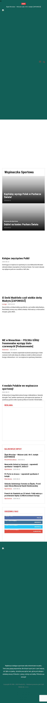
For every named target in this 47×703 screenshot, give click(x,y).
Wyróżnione (8, 469)
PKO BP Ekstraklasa (10, 459)
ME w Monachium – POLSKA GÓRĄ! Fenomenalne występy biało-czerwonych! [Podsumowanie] (20, 343)
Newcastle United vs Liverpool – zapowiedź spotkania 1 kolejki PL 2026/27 (21, 465)
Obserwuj (37, 522)
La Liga (4, 304)
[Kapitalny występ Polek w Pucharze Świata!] (23, 189)
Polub (39, 518)
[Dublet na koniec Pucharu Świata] (23, 217)
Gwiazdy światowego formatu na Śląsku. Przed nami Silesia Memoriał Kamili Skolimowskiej (22, 485)
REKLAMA (23, 697)
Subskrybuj (37, 531)
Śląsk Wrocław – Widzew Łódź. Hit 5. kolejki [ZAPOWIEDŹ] (23, 7)
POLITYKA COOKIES (23, 694)
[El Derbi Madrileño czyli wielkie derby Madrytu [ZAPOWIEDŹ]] (23, 284)
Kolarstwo (5, 349)
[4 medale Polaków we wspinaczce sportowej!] (23, 372)
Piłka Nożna (8, 479)
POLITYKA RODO (23, 692)
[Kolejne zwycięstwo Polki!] (23, 244)
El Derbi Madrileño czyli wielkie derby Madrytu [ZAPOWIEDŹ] (22, 299)
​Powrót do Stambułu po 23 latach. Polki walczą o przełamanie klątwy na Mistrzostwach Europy (23, 494)
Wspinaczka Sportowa (11, 221)
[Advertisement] (23, 144)
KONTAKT (23, 699)
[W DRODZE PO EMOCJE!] (15, 61)
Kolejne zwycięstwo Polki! (16, 258)
